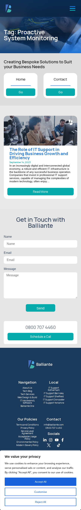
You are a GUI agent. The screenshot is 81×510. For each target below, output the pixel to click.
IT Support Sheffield (54, 396)
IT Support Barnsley (54, 393)
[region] (40, 480)
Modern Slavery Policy (27, 445)
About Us (27, 387)
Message (10, 268)
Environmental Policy (27, 442)
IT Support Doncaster (54, 399)
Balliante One (27, 406)
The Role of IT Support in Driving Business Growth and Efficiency (38, 154)
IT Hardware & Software (27, 401)
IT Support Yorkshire (54, 402)
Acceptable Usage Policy (27, 437)
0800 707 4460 (53, 427)
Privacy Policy (27, 427)
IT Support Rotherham (54, 389)
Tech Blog (27, 391)
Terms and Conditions (27, 424)
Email (7, 252)
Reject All (40, 501)
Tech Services (27, 394)
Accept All (40, 481)
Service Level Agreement (27, 432)
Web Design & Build (27, 397)
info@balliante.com (54, 424)
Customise (40, 491)
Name (8, 236)
